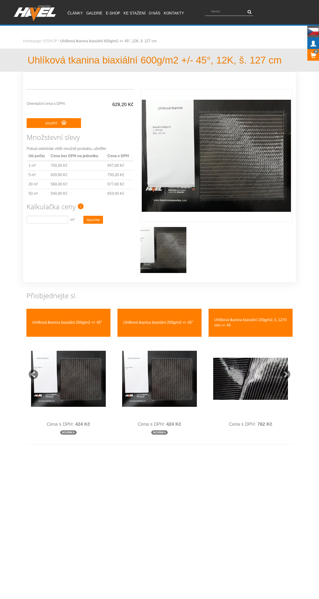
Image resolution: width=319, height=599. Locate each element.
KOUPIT (52, 123)
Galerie (94, 13)
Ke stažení (134, 13)
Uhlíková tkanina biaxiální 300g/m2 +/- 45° (158, 322)
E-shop (113, 13)
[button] (31, 369)
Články (75, 13)
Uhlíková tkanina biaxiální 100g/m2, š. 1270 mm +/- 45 (68, 322)
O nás (154, 13)
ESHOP (50, 41)
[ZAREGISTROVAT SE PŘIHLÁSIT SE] (313, 43)
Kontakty (174, 13)
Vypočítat (93, 220)
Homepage (32, 41)
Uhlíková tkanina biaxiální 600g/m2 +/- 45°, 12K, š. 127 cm (108, 41)
